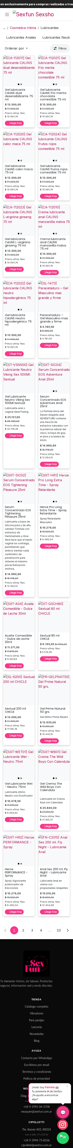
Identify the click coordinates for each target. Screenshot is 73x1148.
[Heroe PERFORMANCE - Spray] (19, 850)
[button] (16, 48)
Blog (36, 1041)
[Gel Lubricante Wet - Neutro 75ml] (19, 765)
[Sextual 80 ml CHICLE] (54, 617)
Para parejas (36, 1020)
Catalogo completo (36, 1006)
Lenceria (36, 1027)
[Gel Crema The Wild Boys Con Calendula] (54, 765)
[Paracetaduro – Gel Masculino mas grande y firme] (54, 296)
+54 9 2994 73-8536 (37, 1140)
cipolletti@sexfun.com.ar (36, 1145)
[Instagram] (62, 1124)
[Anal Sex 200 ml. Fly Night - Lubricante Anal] (54, 850)
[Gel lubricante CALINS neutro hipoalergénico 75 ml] (19, 296)
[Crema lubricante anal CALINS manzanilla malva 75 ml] (54, 220)
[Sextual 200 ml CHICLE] (19, 690)
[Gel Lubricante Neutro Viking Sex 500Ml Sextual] (19, 378)
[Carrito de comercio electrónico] (66, 14)
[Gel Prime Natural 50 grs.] (54, 690)
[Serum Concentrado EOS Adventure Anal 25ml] (54, 378)
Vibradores (36, 1013)
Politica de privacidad (36, 1078)
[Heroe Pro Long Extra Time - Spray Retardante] (54, 488)
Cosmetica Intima (23, 28)
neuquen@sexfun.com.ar (36, 1111)
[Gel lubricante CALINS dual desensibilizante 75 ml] (19, 71)
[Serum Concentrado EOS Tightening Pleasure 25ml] (19, 488)
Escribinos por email (36, 1065)
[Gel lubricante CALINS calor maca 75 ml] (19, 147)
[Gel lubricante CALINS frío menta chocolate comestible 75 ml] (54, 71)
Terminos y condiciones (36, 1072)
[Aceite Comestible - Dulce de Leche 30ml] (19, 617)
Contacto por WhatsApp (36, 1058)
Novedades (37, 1034)
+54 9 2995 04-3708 (37, 1107)
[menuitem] (21, 37)
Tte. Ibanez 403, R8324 (36, 1129)
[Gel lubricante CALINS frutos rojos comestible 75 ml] (54, 147)
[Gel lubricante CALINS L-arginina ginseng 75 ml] (19, 220)
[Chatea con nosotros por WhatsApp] (63, 1138)
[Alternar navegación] (7, 14)
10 (59, 930)
